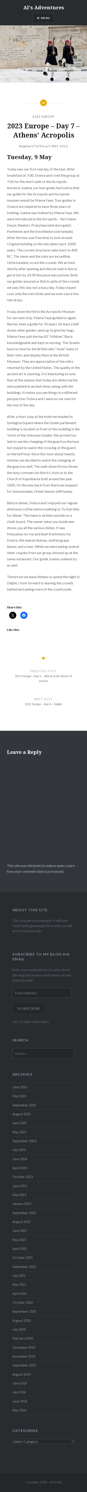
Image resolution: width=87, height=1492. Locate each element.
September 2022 (24, 1213)
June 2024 (19, 1159)
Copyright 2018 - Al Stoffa (43, 1482)
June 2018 (19, 1401)
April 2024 (19, 1168)
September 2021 (24, 1267)
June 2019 (19, 1383)
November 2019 (23, 1356)
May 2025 (19, 1132)
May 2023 (19, 1195)
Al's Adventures (43, 7)
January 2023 (21, 1204)
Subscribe (29, 1008)
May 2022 (19, 1240)
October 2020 (22, 1302)
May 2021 (19, 1284)
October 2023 (22, 1177)
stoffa (37, 146)
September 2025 (24, 1105)
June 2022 (19, 1231)
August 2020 (21, 1320)
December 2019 (23, 1347)
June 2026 (19, 1087)
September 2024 (24, 1141)
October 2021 (22, 1257)
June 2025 (19, 1123)
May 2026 (19, 1096)
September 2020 (24, 1311)
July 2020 (19, 1329)
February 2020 (22, 1338)
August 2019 (21, 1374)
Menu (45, 18)
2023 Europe (43, 116)
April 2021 (19, 1294)
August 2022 (21, 1222)
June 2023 (19, 1186)
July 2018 (19, 1392)
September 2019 (24, 1365)
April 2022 (19, 1249)
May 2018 (19, 1410)
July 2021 (19, 1275)
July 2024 (19, 1150)
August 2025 (21, 1114)
